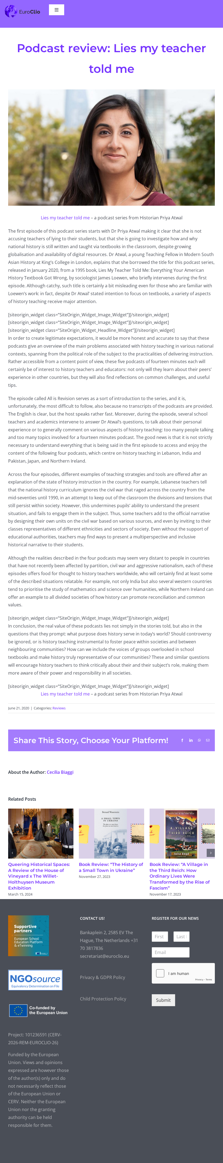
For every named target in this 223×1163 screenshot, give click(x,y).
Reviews (59, 708)
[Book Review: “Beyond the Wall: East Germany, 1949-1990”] (40, 812)
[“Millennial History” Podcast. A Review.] (182, 812)
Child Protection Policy (103, 1005)
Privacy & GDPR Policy (102, 983)
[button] (12, 856)
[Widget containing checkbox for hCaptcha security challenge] (183, 979)
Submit (163, 1006)
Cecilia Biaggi (60, 772)
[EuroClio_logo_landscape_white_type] (22, 7)
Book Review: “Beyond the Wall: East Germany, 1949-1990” (37, 870)
